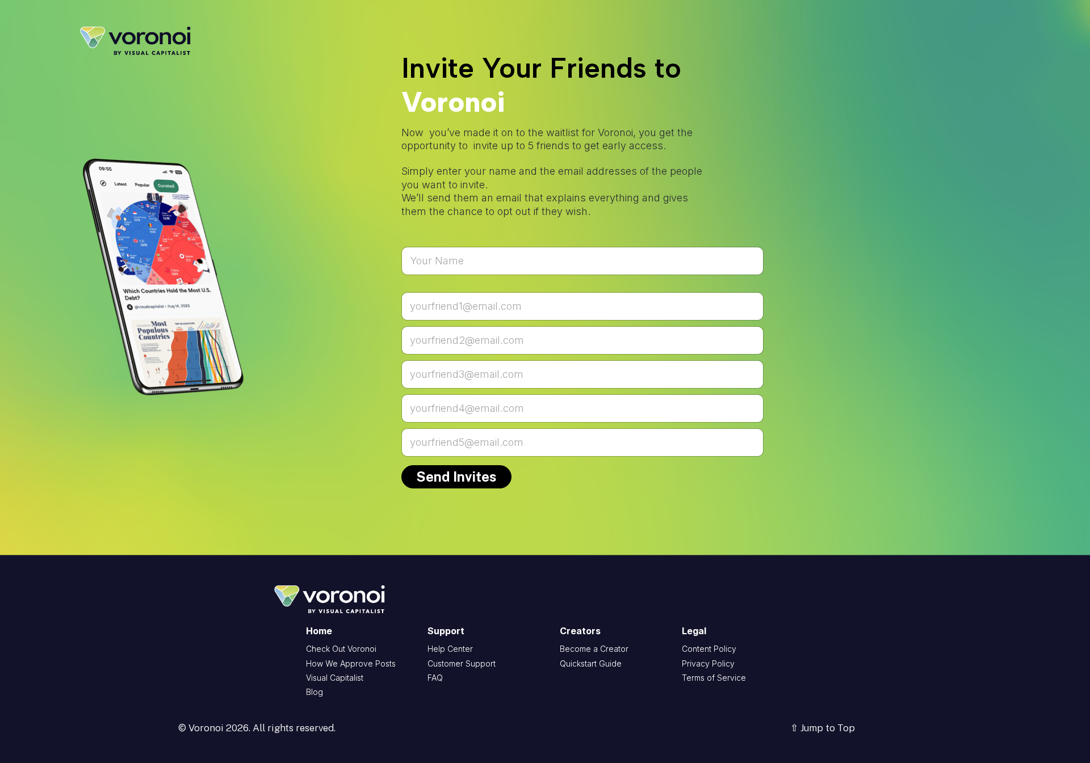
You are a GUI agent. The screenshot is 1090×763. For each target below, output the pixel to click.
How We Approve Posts (351, 663)
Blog (314, 692)
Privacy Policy (708, 663)
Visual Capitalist (334, 677)
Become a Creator (594, 649)
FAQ (435, 677)
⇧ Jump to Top (822, 728)
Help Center (450, 649)
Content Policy (709, 649)
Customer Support (461, 663)
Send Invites (456, 476)
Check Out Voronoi (341, 649)
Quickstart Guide (591, 663)
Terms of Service (714, 677)
